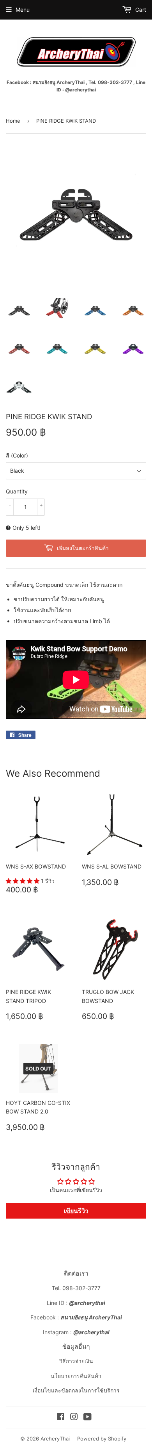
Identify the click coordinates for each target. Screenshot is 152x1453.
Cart (140, 9)
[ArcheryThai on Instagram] (74, 1417)
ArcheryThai (55, 1438)
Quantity (17, 491)
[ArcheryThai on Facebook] (61, 1417)
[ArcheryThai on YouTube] (87, 1417)
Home (13, 121)
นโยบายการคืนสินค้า (76, 1376)
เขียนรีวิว (76, 1211)
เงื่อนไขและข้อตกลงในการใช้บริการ (76, 1390)
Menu (23, 9)
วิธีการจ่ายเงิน (76, 1361)
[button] (23, 881)
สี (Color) (17, 455)
